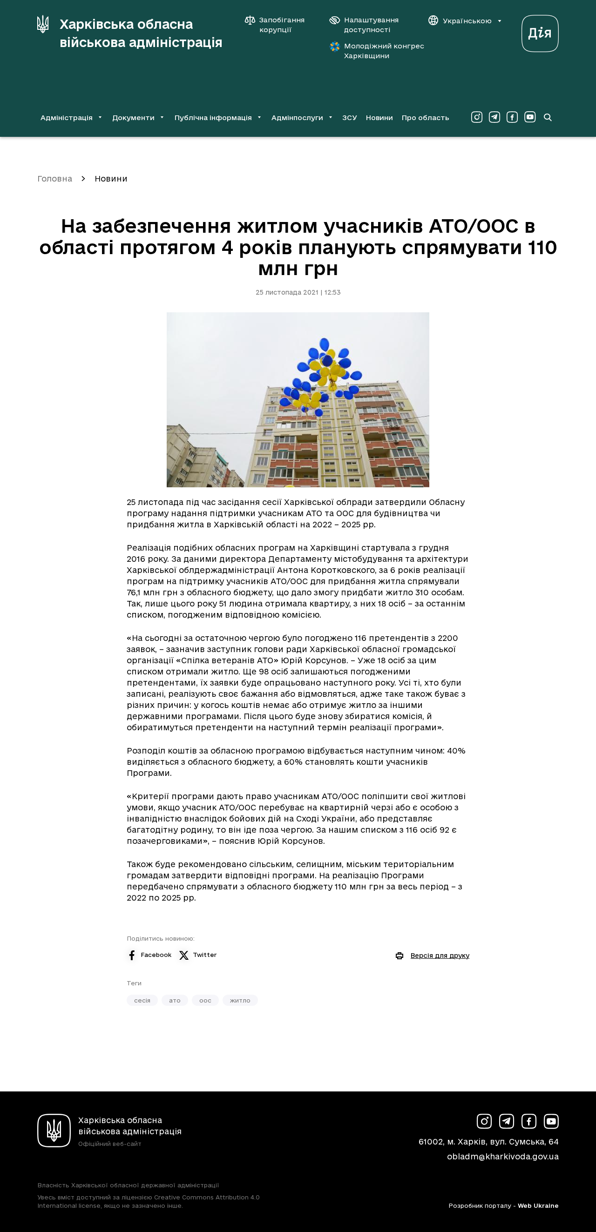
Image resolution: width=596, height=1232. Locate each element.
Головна (54, 178)
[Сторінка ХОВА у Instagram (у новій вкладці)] (476, 117)
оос (205, 1000)
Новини (379, 117)
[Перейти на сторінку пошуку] (547, 117)
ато (175, 1000)
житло (240, 1000)
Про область (425, 117)
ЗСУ (349, 117)
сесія (142, 1000)
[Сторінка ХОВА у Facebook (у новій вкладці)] (512, 117)
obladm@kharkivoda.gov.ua (503, 1156)
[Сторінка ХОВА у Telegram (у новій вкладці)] (494, 117)
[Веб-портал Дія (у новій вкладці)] (540, 31)
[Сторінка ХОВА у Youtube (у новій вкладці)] (529, 117)
